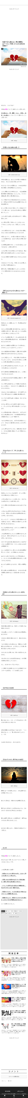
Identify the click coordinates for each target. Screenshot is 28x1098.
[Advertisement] (14, 24)
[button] (25, 554)
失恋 (4, 913)
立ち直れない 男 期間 (12, 913)
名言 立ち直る (19, 911)
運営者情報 (7, 1091)
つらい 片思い (10, 911)
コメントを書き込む (14, 1076)
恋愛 (4, 911)
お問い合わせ (20, 1091)
